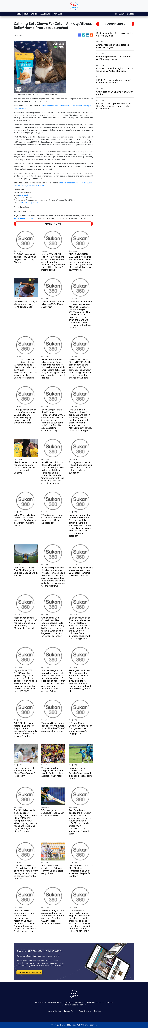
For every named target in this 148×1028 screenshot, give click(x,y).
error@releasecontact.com (24, 218)
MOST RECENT (30, 14)
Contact (97, 1011)
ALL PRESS (45, 14)
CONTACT (57, 14)
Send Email (23, 195)
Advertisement (85, 1011)
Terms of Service (54, 1011)
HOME (18, 14)
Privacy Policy (69, 1011)
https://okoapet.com (29, 203)
